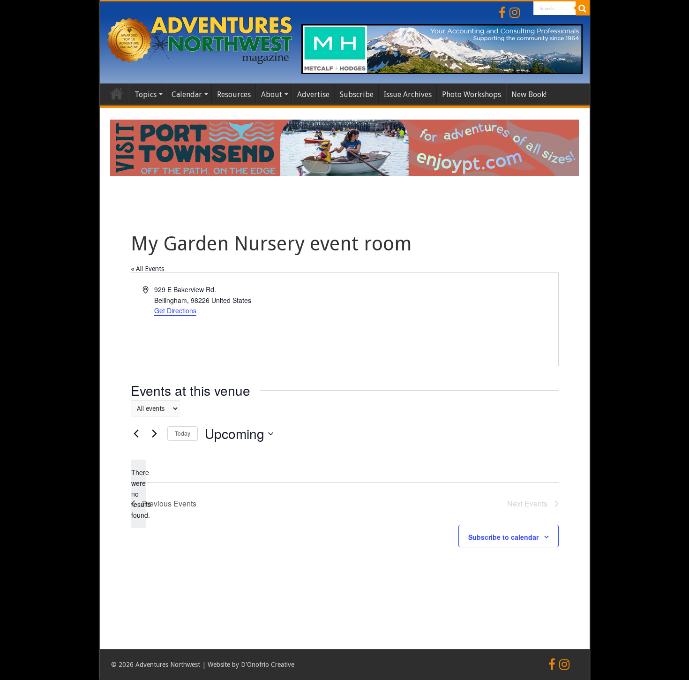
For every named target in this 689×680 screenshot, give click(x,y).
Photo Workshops (471, 94)
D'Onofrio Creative (267, 664)
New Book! (529, 94)
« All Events (147, 268)
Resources (234, 94)
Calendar (187, 94)
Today (182, 433)
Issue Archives (408, 94)
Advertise (313, 94)
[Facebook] (502, 12)
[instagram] (515, 12)
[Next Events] (154, 433)
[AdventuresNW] (200, 38)
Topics (146, 94)
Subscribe (357, 94)
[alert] (138, 494)
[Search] (583, 8)
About (271, 94)
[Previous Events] (136, 433)
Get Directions (175, 310)
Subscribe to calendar (503, 537)
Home (117, 93)
